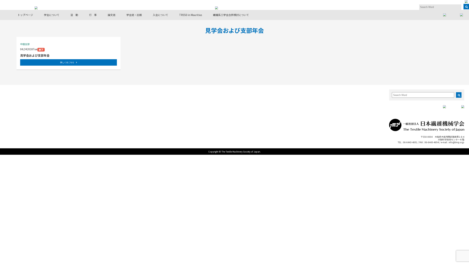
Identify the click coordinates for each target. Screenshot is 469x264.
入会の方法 (343, 100)
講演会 (155, 114)
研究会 (94, 96)
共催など (157, 118)
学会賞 (32, 100)
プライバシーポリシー (41, 118)
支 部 (94, 100)
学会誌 (279, 96)
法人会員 (33, 107)
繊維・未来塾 (98, 107)
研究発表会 (158, 96)
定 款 (32, 103)
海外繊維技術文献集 (286, 107)
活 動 (74, 15)
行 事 (93, 15)
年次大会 (157, 100)
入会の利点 (343, 96)
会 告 (279, 103)
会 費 (340, 103)
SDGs (94, 111)
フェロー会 (96, 103)
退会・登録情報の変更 (349, 107)
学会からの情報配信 (39, 111)
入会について (160, 15)
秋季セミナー (159, 103)
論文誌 (111, 15)
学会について (51, 15)
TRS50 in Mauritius (190, 15)
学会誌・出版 (134, 15)
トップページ (25, 15)
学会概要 (33, 96)
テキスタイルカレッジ (164, 111)
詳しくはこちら (67, 62)
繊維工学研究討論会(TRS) (166, 107)
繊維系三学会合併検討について (231, 15)
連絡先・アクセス (38, 114)
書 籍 (279, 100)
